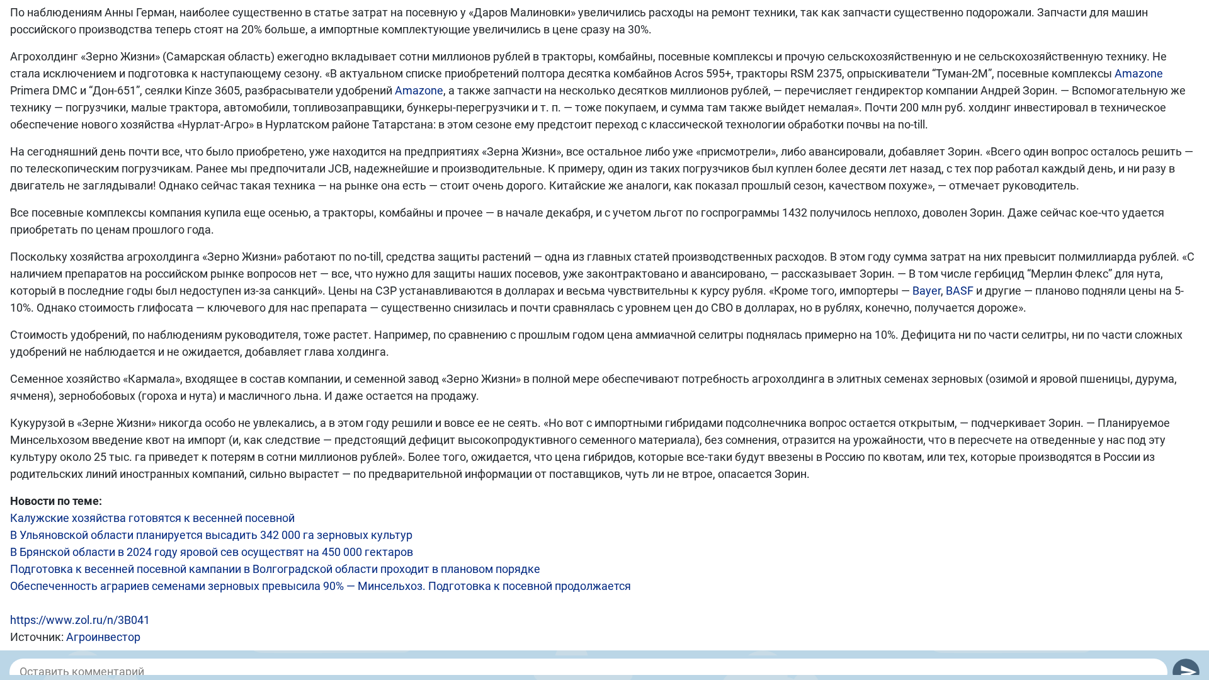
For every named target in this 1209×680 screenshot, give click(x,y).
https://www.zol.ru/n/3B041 (80, 619)
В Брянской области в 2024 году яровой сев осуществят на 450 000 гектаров (211, 551)
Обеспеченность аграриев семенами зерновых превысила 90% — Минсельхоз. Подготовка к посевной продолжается (320, 585)
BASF (959, 290)
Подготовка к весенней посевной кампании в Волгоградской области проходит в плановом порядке (275, 568)
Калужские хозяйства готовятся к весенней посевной (152, 517)
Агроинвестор (103, 636)
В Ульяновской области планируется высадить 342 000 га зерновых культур (211, 534)
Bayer (926, 290)
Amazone (1139, 73)
